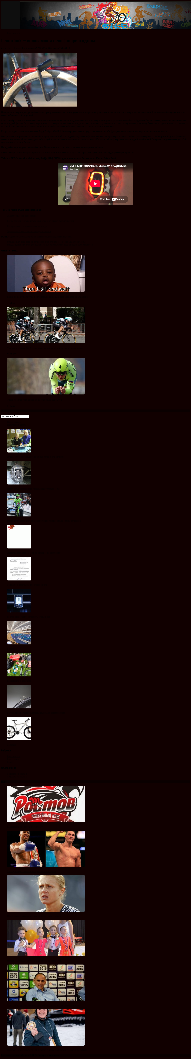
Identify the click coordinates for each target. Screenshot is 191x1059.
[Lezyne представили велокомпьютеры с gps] (19, 611)
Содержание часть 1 (17, 773)
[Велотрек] (19, 643)
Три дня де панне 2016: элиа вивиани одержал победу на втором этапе (45, 348)
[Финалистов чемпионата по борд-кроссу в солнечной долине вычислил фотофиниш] (46, 1044)
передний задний (35, 236)
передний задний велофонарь (57, 236)
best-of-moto (14, 48)
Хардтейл (11, 744)
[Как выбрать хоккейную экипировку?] (46, 821)
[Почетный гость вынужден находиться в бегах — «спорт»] (46, 910)
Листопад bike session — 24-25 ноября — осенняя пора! (34, 552)
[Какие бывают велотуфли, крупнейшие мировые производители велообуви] (46, 290)
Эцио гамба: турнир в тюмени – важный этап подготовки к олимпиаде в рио (43, 1005)
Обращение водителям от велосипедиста (27, 584)
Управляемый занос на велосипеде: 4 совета (29, 231)
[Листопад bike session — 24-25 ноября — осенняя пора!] (19, 547)
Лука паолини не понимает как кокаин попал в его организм (35, 456)
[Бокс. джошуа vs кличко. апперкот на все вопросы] (46, 866)
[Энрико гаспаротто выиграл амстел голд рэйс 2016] (46, 393)
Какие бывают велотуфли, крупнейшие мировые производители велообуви (47, 297)
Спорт (10, 762)
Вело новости (13, 33)
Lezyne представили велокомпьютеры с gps (28, 616)
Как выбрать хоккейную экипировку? (25, 826)
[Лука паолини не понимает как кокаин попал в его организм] (19, 451)
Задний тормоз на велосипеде (22, 215)
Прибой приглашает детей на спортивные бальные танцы (34, 960)
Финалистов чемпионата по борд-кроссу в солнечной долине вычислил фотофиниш (47, 1050)
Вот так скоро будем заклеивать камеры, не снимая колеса (36, 712)
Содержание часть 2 (17, 776)
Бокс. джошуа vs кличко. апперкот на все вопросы (31, 871)
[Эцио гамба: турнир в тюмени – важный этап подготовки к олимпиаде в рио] (46, 1000)
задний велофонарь (17, 236)
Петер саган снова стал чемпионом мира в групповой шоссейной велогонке (44, 520)
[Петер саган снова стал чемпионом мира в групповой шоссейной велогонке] (19, 515)
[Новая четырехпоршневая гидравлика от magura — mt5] (19, 483)
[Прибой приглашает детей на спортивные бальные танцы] (46, 955)
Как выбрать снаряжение (19, 680)
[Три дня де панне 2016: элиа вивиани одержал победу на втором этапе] (46, 342)
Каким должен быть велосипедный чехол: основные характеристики (40, 221)
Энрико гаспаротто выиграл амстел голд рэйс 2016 (34, 399)
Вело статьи (13, 759)
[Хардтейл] (19, 739)
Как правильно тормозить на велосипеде (27, 226)
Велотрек (12, 648)
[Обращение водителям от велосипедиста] (19, 579)
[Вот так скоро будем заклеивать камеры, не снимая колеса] (19, 707)
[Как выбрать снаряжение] (19, 675)
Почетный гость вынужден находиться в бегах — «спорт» (35, 916)
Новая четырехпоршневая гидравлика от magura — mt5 (34, 488)
